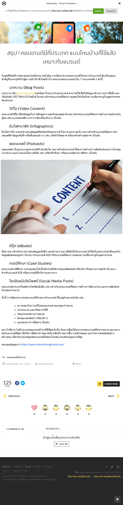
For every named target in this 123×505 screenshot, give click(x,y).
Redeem (48, 466)
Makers (11, 3)
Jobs (25, 470)
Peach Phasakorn (67, 3)
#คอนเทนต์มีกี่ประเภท (15, 357)
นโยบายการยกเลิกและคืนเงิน (107, 476)
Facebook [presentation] (53, 429)
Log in (63, 444)
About (6, 470)
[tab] (15, 428)
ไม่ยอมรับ (111, 11)
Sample (37, 466)
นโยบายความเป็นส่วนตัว (62, 10)
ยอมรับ (98, 11)
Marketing (52, 3)
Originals (17, 466)
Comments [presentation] (15, 429)
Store (22, 3)
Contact (16, 470)
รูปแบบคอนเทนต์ (25, 93)
